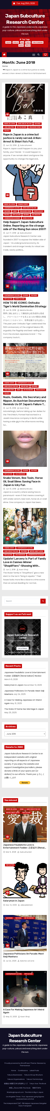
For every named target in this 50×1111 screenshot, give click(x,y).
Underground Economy (12, 218)
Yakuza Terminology (35, 1079)
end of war (25, 386)
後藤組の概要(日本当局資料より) (16, 1083)
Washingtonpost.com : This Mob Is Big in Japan (25, 1092)
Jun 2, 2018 (11, 569)
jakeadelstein (26, 905)
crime (22, 809)
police (21, 45)
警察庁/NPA (36, 1088)
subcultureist (26, 145)
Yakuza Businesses (14, 1075)
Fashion (25, 295)
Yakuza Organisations (16, 1079)
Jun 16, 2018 (11, 310)
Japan (8, 42)
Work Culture (27, 218)
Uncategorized (20, 474)
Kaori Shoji (24, 408)
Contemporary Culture (12, 208)
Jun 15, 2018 (11, 408)
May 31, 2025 (11, 1016)
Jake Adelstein (37, 42)
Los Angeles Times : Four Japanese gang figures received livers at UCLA (25, 1097)
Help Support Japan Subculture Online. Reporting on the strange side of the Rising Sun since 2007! (24, 225)
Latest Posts (34, 1070)
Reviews (26, 215)
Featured (37, 124)
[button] (39, 54)
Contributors (23, 1070)
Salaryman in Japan (13, 685)
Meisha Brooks (25, 310)
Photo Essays (38, 211)
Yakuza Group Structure (33, 1075)
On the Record (21, 127)
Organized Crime (35, 127)
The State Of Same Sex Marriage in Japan (24, 709)
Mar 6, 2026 (11, 852)
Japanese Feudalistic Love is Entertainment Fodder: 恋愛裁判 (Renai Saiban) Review (24, 848)
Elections (9, 918)
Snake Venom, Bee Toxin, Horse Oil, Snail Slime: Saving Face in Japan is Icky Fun (23, 481)
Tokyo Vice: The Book (37, 1083)
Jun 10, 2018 (11, 489)
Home (5, 66)
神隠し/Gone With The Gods (19, 1088)
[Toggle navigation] (33, 54)
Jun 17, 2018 (11, 233)
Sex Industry (36, 215)
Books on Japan (9, 124)
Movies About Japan (36, 551)
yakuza (15, 42)
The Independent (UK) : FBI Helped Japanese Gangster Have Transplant (25, 1104)
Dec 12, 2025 (11, 905)
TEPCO (27, 45)
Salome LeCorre (26, 961)
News (15, 211)
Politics (7, 130)
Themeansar (25, 1065)
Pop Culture (17, 215)
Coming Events (23, 204)
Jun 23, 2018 (11, 145)
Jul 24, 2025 (11, 961)
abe (22, 42)
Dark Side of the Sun (25, 124)
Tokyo (28, 42)
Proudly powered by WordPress (17, 1063)
